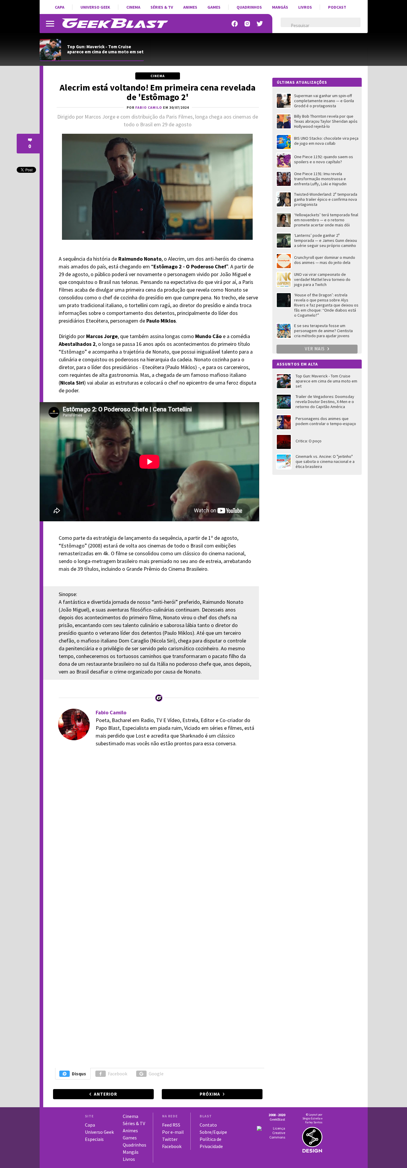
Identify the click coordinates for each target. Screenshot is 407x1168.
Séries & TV (161, 7)
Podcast (337, 7)
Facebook (117, 1074)
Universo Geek (95, 7)
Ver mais (315, 349)
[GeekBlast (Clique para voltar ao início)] (115, 23)
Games (213, 7)
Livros (305, 7)
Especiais (94, 1139)
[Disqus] (157, 834)
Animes (190, 7)
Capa (59, 7)
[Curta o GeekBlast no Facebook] (235, 24)
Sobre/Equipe (213, 1132)
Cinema (133, 7)
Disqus (79, 1074)
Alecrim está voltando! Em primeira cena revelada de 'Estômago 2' (158, 92)
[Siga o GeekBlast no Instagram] (247, 24)
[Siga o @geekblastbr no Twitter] (260, 24)
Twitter (170, 1139)
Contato (208, 1125)
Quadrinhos (249, 7)
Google (156, 1074)
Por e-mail (173, 1132)
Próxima (210, 1094)
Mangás (280, 7)
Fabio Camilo (111, 712)
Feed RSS (171, 1125)
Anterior (105, 1094)
